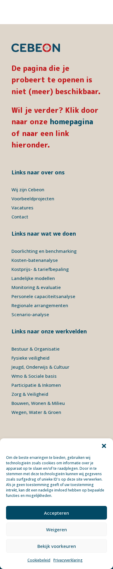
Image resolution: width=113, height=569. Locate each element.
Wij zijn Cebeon (27, 189)
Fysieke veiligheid (30, 358)
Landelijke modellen (33, 278)
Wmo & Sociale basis (34, 376)
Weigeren (56, 529)
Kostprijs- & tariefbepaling (40, 269)
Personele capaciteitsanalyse (43, 296)
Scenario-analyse (30, 314)
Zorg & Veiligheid (29, 394)
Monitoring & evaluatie (36, 287)
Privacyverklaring (68, 560)
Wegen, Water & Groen (36, 412)
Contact (19, 217)
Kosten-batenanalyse (34, 260)
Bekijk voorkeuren (56, 546)
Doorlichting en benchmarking (44, 251)
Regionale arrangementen (39, 305)
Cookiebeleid (38, 560)
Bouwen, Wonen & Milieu (38, 403)
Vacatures (22, 208)
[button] (104, 446)
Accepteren (56, 513)
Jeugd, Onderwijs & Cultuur (40, 367)
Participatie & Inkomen (36, 385)
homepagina (71, 121)
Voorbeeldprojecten (32, 198)
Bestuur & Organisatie (35, 349)
